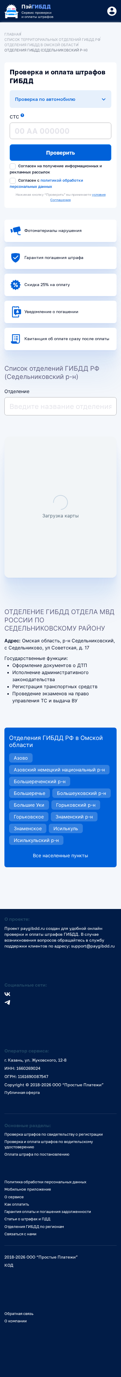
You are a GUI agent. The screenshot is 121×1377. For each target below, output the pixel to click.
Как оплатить (16, 1204)
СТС (14, 117)
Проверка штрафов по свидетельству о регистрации (53, 1134)
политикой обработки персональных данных (46, 183)
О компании (15, 1320)
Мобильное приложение (27, 1189)
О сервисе (14, 1196)
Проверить (60, 152)
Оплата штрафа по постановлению (36, 1154)
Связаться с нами (20, 1233)
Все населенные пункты (60, 855)
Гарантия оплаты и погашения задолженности (47, 1211)
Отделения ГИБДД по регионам (34, 1226)
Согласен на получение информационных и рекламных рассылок (56, 169)
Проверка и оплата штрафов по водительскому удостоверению (48, 1144)
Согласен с (46, 183)
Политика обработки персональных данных (45, 1181)
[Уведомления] (112, 11)
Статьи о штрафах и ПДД (27, 1218)
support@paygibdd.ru (93, 945)
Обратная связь (18, 1313)
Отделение (16, 391)
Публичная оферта (22, 1092)
